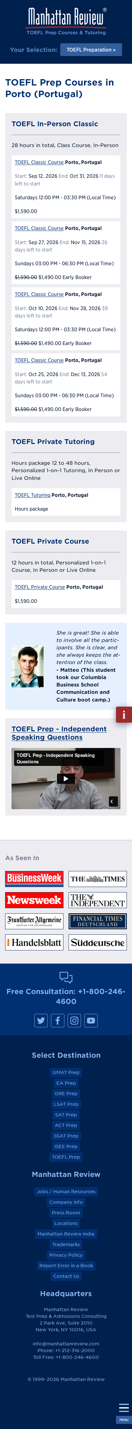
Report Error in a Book (66, 1265)
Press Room (66, 1212)
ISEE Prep (66, 1146)
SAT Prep (66, 1114)
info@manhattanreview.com (66, 1343)
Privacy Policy (66, 1255)
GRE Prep (66, 1093)
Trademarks (66, 1244)
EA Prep (66, 1083)
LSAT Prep (66, 1104)
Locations (66, 1223)
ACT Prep (66, 1125)
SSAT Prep (66, 1135)
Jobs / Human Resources (66, 1191)
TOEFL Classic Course (39, 162)
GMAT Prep (66, 1072)
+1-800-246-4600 (77, 1357)
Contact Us (66, 1276)
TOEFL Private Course (40, 587)
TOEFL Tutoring (32, 495)
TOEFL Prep (66, 1157)
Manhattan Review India (66, 1233)
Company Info (66, 1202)
